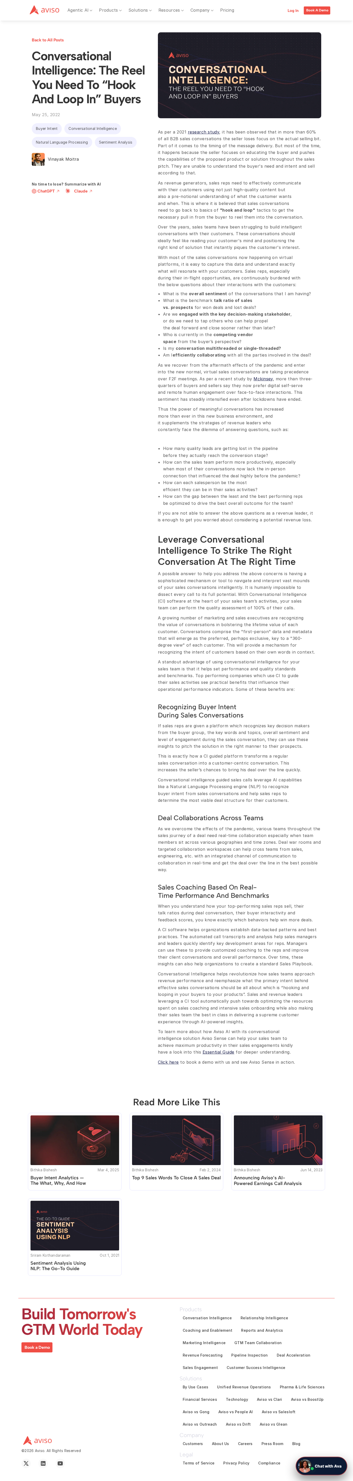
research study (203, 132)
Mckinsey (263, 378)
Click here (168, 1062)
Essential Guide (218, 1052)
